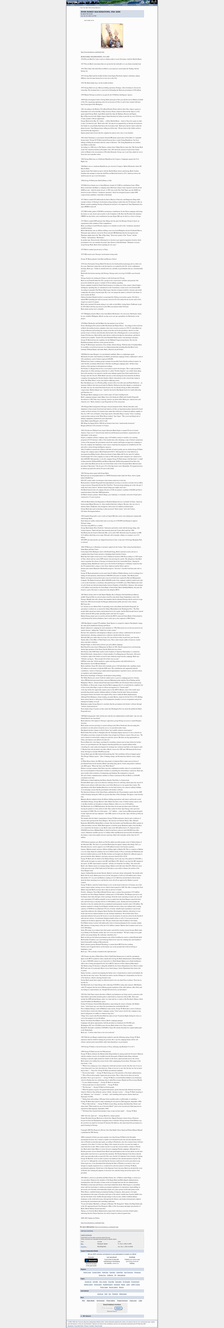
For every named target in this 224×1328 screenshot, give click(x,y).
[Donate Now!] (91, 1261)
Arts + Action (103, 1282)
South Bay (119, 1272)
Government (98, 1284)
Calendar (125, 5)
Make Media (90, 1300)
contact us (115, 1263)
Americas (100, 1294)
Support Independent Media (89, 1251)
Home (72, 5)
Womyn (121, 1287)
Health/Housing (108, 1284)
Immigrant (117, 1284)
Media (123, 1284)
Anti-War (95, 1282)
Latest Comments (86, 1235)
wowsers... (84, 1247)
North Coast (87, 1272)
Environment (135, 1282)
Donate (151, 5)
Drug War (111, 1282)
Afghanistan (123, 1294)
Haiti (105, 1294)
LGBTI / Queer (135, 1284)
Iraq (110, 1294)
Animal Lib (88, 1282)
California (110, 1275)
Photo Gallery (110, 1300)
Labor (128, 1284)
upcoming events (131, 1261)
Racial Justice (113, 1287)
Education (118, 1282)
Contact (97, 5)
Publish (138, 5)
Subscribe (111, 5)
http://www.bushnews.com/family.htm (92, 52)
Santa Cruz (102, 1275)
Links (140, 1300)
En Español (126, 1282)
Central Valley (96, 1272)
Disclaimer (71, 1326)
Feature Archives (122, 1300)
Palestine (115, 1294)
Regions (83, 1269)
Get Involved (100, 1300)
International (121, 1275)
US (115, 1275)
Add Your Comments (87, 1231)
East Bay (112, 1272)
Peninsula (137, 1272)
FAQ (83, 1300)
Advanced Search (112, 1311)
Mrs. (82, 1244)
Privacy (87, 1326)
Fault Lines (133, 1300)
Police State (104, 1287)
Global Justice (88, 1284)
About (84, 5)
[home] (82, 2)
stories (133, 1259)
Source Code (98, 1326)
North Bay (105, 1272)
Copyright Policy (79, 1326)
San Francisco (128, 1272)
